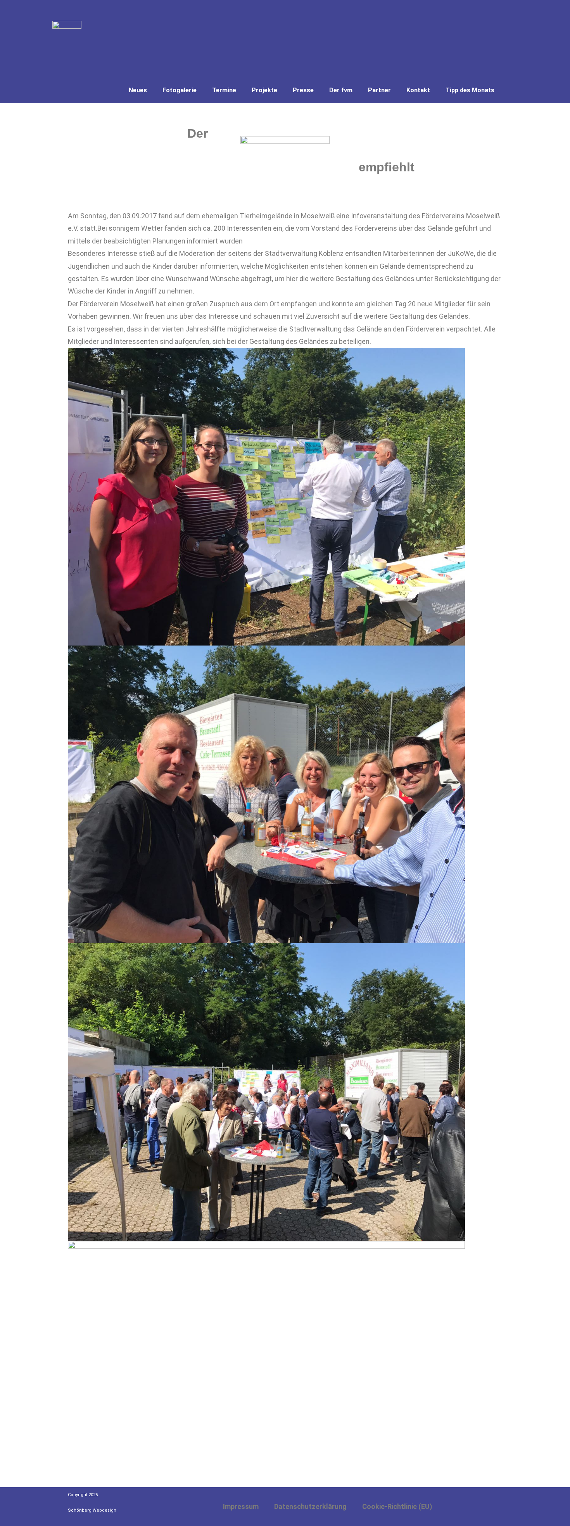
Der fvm (340, 90)
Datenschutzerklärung (310, 1506)
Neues (138, 90)
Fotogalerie (179, 90)
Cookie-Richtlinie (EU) (397, 1506)
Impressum (241, 1506)
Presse (303, 90)
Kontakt (418, 90)
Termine (224, 90)
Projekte (264, 90)
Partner (379, 90)
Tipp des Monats (470, 90)
